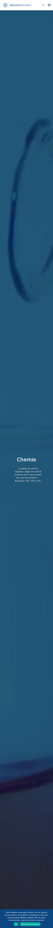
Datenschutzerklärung (30, 924)
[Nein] (49, 918)
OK (16, 924)
